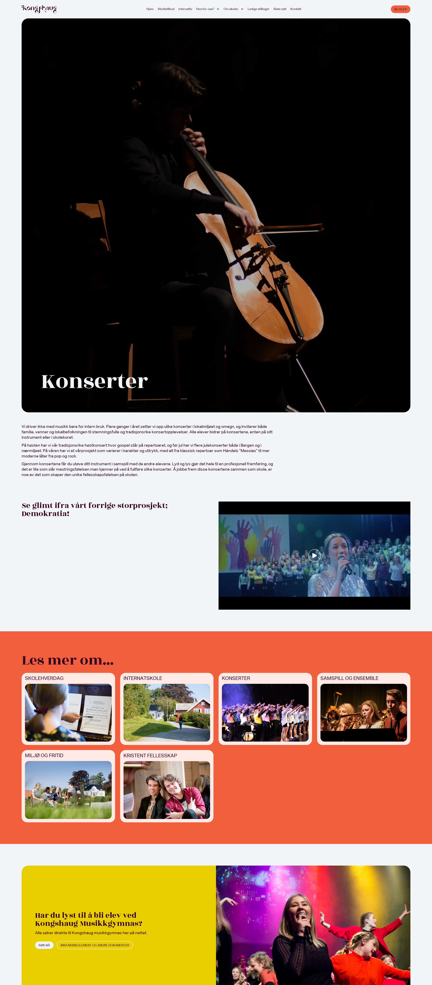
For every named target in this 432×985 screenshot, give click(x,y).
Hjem (150, 9)
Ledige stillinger (258, 9)
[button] (314, 555)
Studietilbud (166, 9)
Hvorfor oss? (205, 9)
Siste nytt (280, 9)
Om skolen (231, 9)
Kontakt (295, 9)
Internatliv (185, 9)
